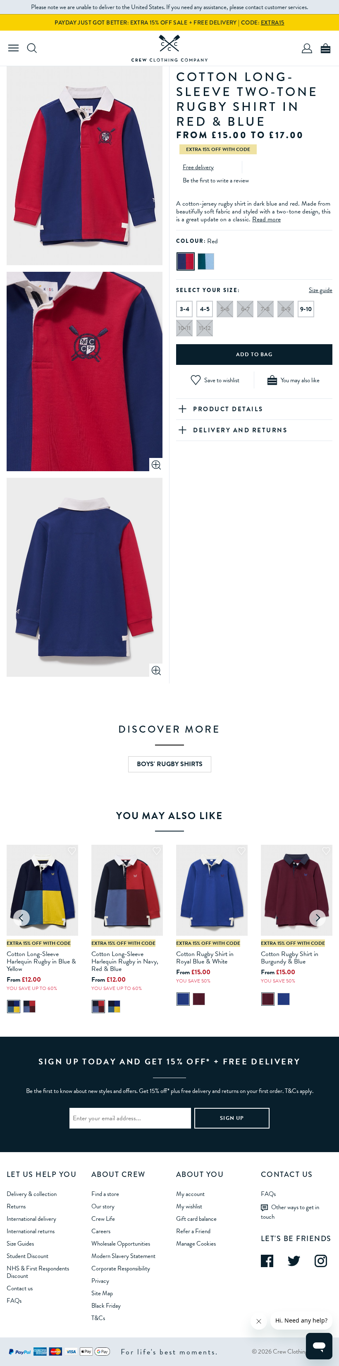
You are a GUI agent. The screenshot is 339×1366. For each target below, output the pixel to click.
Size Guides (20, 1243)
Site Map (102, 1293)
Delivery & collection (32, 1193)
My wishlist (189, 1206)
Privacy (100, 1280)
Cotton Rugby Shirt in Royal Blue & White (205, 957)
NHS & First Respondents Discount (38, 1272)
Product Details (228, 409)
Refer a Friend (193, 1231)
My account (190, 1193)
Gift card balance (196, 1218)
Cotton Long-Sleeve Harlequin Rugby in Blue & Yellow (41, 961)
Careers (100, 1231)
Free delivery (198, 167)
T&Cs (98, 1318)
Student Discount (27, 1256)
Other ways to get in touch (290, 1211)
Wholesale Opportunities (120, 1243)
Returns (16, 1206)
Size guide (320, 290)
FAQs (14, 1300)
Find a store (105, 1193)
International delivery (31, 1218)
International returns (31, 1231)
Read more (266, 219)
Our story (103, 1206)
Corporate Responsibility (120, 1268)
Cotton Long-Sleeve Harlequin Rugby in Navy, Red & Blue (124, 961)
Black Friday (106, 1305)
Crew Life (103, 1218)
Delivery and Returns (240, 430)
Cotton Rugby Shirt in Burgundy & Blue (289, 957)
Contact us (20, 1288)
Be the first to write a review (216, 180)
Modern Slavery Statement (123, 1256)
